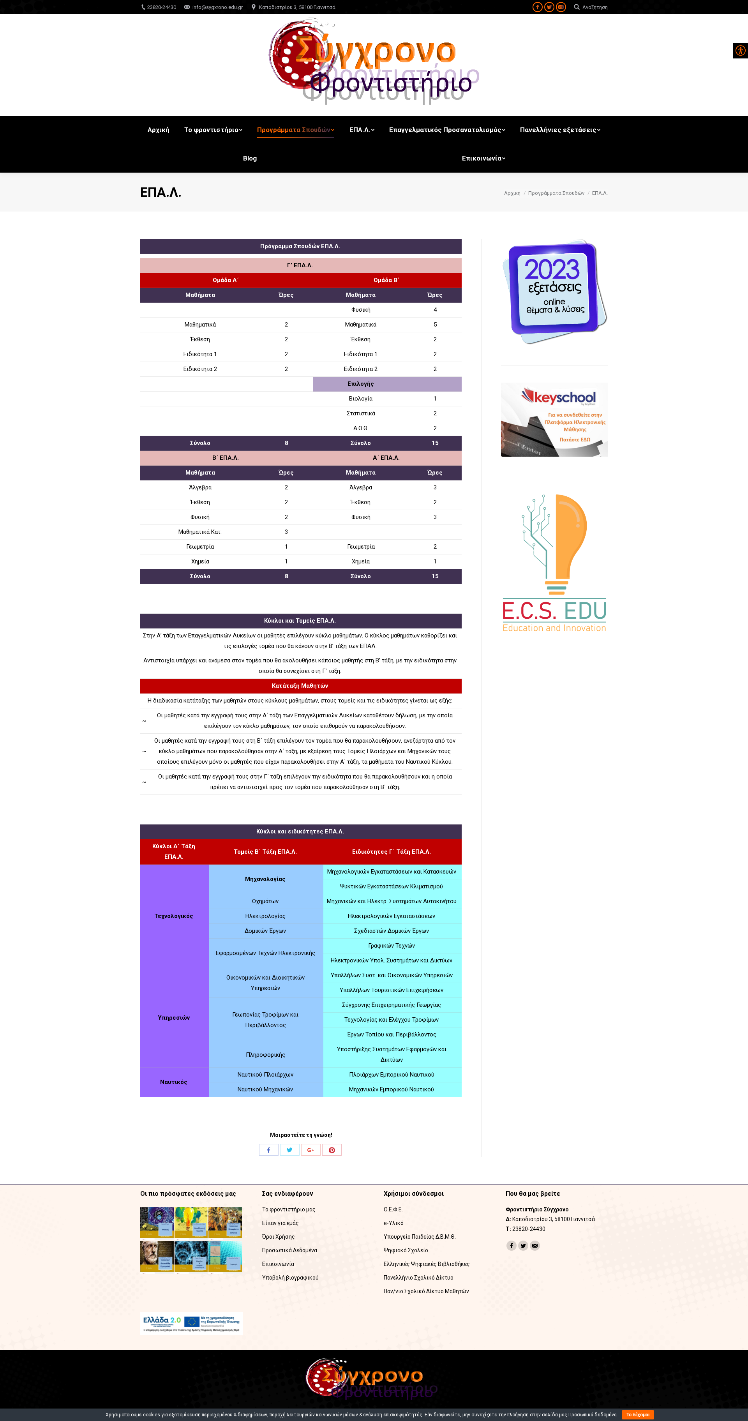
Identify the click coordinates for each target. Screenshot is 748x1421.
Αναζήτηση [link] (595, 7)
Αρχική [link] (512, 193)
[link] (538, 7)
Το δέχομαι (637, 1414)
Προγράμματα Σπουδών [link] (556, 193)
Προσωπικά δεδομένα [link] (592, 1414)
